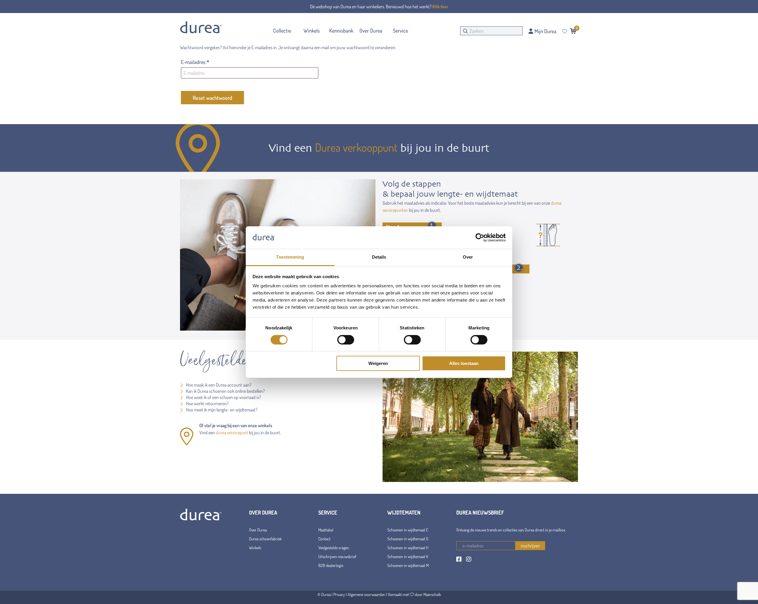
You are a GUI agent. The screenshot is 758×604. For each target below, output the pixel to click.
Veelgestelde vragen (333, 547)
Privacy (339, 594)
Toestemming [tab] (290, 256)
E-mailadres (202, 61)
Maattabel (325, 529)
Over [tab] (468, 256)
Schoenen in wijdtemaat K (407, 556)
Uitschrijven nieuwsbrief (337, 556)
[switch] (345, 340)
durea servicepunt (232, 432)
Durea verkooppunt (356, 147)
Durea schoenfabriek (265, 538)
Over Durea (258, 529)
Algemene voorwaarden (366, 594)
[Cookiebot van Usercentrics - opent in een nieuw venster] (480, 237)
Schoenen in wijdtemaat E (407, 529)
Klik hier (440, 6)
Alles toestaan (463, 363)
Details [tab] (379, 256)
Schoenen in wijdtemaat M (408, 565)
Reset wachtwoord (212, 97)
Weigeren (378, 363)
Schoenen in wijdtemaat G (407, 538)
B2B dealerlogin (330, 565)
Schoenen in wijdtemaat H (407, 547)
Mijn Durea (544, 31)
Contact (324, 538)
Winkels (255, 547)
